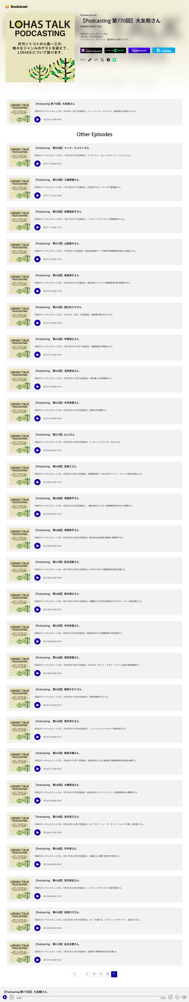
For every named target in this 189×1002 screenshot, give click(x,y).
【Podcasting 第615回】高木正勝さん (56, 944)
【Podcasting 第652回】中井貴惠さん (56, 402)
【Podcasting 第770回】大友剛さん (54, 103)
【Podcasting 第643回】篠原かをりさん (58, 689)
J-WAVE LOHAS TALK (91, 26)
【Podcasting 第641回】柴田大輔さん (56, 753)
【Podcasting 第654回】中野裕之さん (56, 339)
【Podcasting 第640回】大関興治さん (56, 785)
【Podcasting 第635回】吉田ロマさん (56, 912)
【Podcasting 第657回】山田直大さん (56, 243)
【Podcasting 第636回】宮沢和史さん (56, 880)
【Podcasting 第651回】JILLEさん (54, 434)
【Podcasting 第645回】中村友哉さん (56, 625)
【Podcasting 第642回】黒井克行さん (56, 721)
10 (107, 974)
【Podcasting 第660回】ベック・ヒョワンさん (61, 148)
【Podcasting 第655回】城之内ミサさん (58, 307)
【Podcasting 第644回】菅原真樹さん (56, 657)
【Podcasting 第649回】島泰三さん (55, 466)
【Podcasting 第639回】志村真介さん (56, 816)
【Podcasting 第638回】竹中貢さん (55, 848)
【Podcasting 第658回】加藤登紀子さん (58, 211)
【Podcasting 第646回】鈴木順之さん (56, 593)
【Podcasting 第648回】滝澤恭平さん (56, 498)
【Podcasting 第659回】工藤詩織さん (56, 179)
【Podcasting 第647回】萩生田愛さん (56, 562)
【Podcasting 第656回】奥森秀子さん (56, 275)
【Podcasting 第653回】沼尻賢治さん (56, 370)
